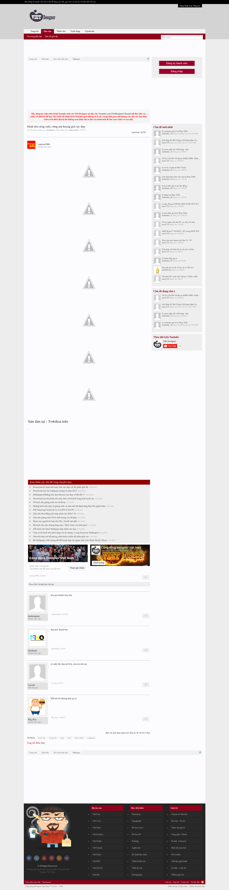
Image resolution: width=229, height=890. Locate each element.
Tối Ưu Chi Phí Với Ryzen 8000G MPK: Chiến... (181, 158)
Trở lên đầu (195, 882)
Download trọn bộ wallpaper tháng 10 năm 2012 (55, 491)
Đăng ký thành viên (176, 63)
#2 (146, 616)
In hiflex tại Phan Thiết (171, 195)
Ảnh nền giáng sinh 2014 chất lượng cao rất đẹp (55, 517)
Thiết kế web (137, 868)
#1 (146, 577)
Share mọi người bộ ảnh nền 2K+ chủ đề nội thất (55, 521)
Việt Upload (97, 848)
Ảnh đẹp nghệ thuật (179, 861)
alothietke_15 (167, 152)
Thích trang (98, 563)
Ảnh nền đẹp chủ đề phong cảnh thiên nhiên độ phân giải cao (61, 536)
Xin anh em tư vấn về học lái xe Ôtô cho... (178, 267)
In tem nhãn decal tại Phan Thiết (174, 213)
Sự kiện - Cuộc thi (178, 868)
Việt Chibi (97, 828)
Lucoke (31, 685)
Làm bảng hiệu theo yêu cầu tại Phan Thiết (178, 177)
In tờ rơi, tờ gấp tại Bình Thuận (174, 167)
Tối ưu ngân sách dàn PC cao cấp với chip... (179, 222)
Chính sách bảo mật (197, 886)
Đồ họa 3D (136, 834)
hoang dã (52, 738)
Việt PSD (96, 861)
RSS (202, 882)
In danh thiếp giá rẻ (169, 258)
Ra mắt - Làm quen (178, 841)
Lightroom (136, 848)
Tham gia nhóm (77, 568)
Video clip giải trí (178, 828)
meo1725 (165, 143)
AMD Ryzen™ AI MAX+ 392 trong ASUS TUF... (181, 231)
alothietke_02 (167, 261)
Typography (136, 821)
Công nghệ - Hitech (179, 834)
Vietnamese (46, 882)
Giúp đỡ (176, 882)
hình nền (41, 738)
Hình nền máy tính (178, 848)
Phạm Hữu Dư (34, 584)
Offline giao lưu (177, 875)
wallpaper (91, 738)
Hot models (176, 854)
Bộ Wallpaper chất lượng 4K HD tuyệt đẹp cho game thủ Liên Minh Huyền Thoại (70, 540)
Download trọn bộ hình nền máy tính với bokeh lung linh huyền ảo (63, 498)
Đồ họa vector (137, 828)
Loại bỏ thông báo (147, 114)
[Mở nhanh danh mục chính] (148, 59)
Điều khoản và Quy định (178, 886)
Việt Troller (97, 841)
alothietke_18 (167, 179)
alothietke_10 (167, 134)
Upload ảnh (89, 31)
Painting (135, 841)
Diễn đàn (47, 31)
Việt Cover (97, 821)
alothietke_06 (167, 188)
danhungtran (34, 616)
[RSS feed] (59, 860)
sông (62, 738)
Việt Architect (98, 834)
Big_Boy (32, 719)
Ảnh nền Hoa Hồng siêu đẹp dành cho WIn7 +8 (54, 513)
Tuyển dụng (75, 31)
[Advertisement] (114, 47)
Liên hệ (168, 882)
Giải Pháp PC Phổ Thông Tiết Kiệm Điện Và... (180, 140)
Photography (137, 875)
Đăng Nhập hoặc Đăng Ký (190, 6)
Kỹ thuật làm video (139, 854)
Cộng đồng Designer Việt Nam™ (44, 886)
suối (69, 738)
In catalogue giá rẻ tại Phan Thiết (175, 131)
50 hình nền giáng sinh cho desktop (49, 502)
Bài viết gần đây (51, 36)
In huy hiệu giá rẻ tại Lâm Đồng (174, 186)
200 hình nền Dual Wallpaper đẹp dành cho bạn (54, 529)
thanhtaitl (32, 650)
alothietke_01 (167, 170)
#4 (146, 685)
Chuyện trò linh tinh (179, 814)
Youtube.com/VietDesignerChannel (114, 113)
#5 (146, 719)
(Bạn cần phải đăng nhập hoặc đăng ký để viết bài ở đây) (127, 733)
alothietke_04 (167, 197)
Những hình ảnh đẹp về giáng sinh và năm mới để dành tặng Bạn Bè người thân (69, 506)
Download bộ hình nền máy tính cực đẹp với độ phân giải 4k (60, 487)
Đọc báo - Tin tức (178, 821)
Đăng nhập (177, 71)
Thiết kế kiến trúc (139, 861)
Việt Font (96, 814)
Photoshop (136, 814)
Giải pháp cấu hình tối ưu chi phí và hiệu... (178, 249)
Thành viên (60, 31)
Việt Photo (97, 854)
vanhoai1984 (73, 130)
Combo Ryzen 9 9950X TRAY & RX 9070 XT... (181, 204)
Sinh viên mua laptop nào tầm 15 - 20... (177, 240)
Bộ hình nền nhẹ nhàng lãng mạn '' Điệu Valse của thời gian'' (60, 525)
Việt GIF (96, 875)
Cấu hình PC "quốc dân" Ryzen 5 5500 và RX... (180, 277)
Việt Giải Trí (97, 868)
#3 (146, 650)
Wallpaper (51, 130)
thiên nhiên (79, 738)
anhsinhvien (166, 270)
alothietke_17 (167, 215)
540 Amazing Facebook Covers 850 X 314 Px (53, 509)
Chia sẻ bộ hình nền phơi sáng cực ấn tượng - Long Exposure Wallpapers (66, 532)
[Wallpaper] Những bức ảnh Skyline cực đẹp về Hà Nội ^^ (59, 494)
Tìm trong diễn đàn (34, 36)
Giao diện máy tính (32, 882)
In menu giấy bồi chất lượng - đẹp (175, 149)
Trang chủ (35, 31)
